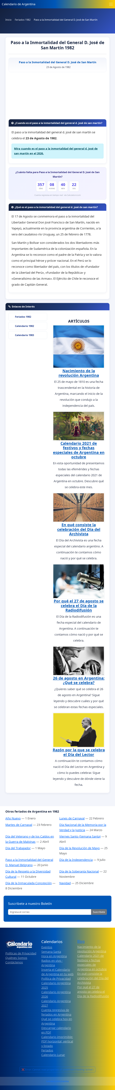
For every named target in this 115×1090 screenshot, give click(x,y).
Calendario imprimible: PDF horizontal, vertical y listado (57, 1041)
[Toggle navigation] (111, 4)
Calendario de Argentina (18, 4)
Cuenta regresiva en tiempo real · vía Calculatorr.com (57, 195)
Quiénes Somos (16, 958)
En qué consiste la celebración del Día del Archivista (78, 529)
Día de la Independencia (76, 860)
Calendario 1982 (24, 326)
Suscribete (99, 912)
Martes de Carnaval (18, 825)
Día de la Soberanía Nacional (79, 871)
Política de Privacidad (56, 979)
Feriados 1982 (23, 316)
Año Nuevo (13, 818)
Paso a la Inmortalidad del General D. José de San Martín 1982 (57, 45)
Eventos (46, 947)
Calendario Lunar (53, 1055)
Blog (81, 941)
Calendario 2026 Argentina (57, 1081)
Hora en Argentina (54, 956)
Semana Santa (51, 952)
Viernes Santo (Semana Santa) (80, 836)
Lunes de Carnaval (72, 818)
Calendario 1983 (24, 335)
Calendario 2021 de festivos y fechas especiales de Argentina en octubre (79, 450)
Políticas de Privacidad (20, 953)
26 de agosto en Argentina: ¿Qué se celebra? (79, 680)
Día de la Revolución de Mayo (79, 848)
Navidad (65, 883)
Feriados (47, 1050)
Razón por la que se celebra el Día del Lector (79, 752)
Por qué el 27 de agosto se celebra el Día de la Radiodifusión (79, 605)
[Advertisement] (57, 97)
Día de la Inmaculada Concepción (28, 883)
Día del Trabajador (18, 848)
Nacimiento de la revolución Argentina (79, 373)
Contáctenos (14, 962)
